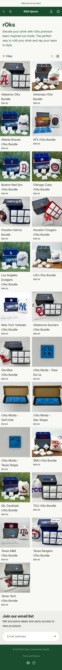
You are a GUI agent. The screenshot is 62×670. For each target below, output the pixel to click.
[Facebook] (28, 663)
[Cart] (58, 11)
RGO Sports (25, 649)
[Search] (10, 11)
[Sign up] (54, 636)
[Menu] (3, 11)
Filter (9, 56)
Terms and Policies (31, 656)
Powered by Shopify (40, 649)
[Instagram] (34, 663)
